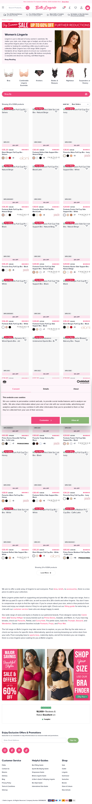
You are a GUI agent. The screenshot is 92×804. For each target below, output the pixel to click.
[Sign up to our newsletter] (78, 15)
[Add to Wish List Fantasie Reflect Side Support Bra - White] (25, 512)
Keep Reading (10, 59)
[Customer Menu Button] (81, 7)
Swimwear (65, 776)
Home (4, 20)
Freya (51, 623)
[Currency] (70, 7)
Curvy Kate (40, 620)
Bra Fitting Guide (37, 765)
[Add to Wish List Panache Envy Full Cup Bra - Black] (25, 226)
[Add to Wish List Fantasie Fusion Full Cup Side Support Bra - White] (87, 169)
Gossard (79, 620)
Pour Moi (62, 623)
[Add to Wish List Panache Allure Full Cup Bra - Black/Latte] (56, 169)
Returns (4, 772)
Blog (3, 779)
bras (56, 589)
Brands (64, 783)
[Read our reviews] (55, 15)
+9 (13, 270)
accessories (72, 589)
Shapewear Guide (38, 772)
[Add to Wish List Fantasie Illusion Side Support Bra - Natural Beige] (87, 226)
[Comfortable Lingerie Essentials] (24, 77)
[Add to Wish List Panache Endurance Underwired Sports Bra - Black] (56, 340)
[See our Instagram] (5, 750)
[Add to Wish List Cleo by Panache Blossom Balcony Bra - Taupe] (87, 340)
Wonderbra (6, 623)
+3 (13, 158)
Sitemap (5, 790)
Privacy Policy (6, 783)
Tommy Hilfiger (16, 617)
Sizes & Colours (67, 786)
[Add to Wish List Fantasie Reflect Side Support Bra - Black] (56, 454)
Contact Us (5, 769)
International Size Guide (40, 786)
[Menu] (3, 7)
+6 (74, 272)
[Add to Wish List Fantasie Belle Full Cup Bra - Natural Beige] (25, 169)
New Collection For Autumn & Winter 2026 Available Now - (46, 2)
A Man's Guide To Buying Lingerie (43, 779)
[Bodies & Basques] (54, 77)
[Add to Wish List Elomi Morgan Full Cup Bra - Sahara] (25, 111)
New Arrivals (66, 790)
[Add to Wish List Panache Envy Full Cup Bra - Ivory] (87, 454)
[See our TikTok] (26, 750)
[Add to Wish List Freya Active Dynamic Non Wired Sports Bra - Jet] (25, 340)
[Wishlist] (76, 8)
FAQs (4, 765)
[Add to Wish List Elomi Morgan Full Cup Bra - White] (56, 512)
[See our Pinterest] (19, 750)
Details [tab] (46, 389)
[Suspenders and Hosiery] (85, 77)
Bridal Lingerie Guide (39, 776)
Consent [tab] (16, 389)
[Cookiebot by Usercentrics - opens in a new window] (78, 382)
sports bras (34, 635)
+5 (44, 158)
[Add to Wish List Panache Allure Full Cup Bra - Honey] (25, 454)
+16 (44, 443)
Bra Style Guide (37, 783)
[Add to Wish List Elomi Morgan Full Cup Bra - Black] (87, 283)
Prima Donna (49, 617)
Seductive (65, 779)
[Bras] (8, 77)
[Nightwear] (70, 77)
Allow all (75, 420)
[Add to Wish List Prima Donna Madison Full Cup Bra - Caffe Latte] (87, 512)
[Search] (27, 8)
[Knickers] (39, 77)
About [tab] (76, 389)
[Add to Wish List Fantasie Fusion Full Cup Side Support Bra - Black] (56, 283)
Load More (45, 573)
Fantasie (44, 623)
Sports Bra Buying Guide (40, 769)
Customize (44, 420)
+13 (75, 558)
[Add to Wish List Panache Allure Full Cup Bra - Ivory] (87, 111)
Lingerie (64, 772)
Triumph (71, 620)
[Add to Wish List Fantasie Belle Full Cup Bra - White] (25, 283)
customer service (20, 609)
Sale (63, 765)
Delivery (4, 776)
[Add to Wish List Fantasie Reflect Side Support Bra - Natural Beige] (56, 111)
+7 (74, 215)
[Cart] (87, 7)
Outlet (64, 769)
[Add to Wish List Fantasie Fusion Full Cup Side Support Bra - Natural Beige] (56, 226)
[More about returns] (34, 15)
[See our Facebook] (12, 750)
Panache (21, 620)
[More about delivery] (13, 15)
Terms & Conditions (8, 786)
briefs (61, 589)
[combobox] (18, 7)
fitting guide (70, 606)
